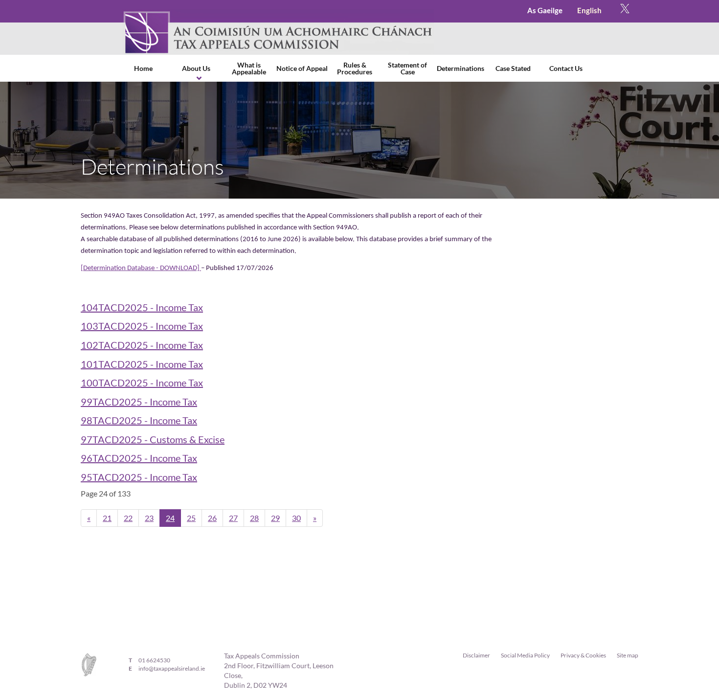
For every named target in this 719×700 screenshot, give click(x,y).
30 (296, 517)
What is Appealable (249, 68)
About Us (196, 68)
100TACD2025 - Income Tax (142, 382)
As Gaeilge (544, 10)
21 (107, 517)
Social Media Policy (525, 655)
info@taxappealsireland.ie (171, 668)
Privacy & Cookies (583, 655)
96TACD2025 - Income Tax (139, 458)
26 (212, 517)
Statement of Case (407, 68)
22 (128, 517)
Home (143, 68)
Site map (627, 655)
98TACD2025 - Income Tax (139, 420)
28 (254, 517)
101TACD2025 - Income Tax (142, 364)
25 (191, 517)
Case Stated (513, 68)
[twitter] (624, 11)
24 (170, 517)
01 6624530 (154, 660)
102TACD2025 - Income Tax (142, 345)
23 (149, 517)
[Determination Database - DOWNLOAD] (141, 268)
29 (275, 517)
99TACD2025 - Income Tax (139, 401)
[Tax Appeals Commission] (278, 32)
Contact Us (566, 68)
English (589, 10)
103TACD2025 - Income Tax (142, 326)
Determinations (460, 68)
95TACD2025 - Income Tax (139, 477)
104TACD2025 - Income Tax (142, 307)
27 (233, 517)
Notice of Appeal (302, 68)
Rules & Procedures (354, 68)
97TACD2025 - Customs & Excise (153, 439)
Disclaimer (476, 655)
